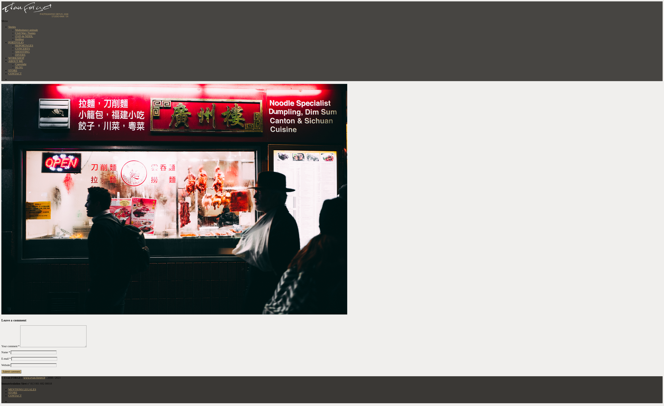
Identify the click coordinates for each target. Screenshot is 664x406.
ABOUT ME (15, 61)
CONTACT (15, 73)
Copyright (20, 64)
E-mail (6, 358)
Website (5, 365)
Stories (12, 26)
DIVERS (20, 54)
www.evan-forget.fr (34, 377)
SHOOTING (22, 51)
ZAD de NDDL (24, 36)
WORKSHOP (16, 58)
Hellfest (19, 39)
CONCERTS (22, 48)
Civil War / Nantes (25, 33)
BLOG (19, 67)
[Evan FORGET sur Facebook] (335, 79)
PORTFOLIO (16, 42)
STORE (12, 70)
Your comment (10, 346)
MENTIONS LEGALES (22, 389)
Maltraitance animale (26, 30)
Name (5, 352)
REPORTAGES (24, 45)
